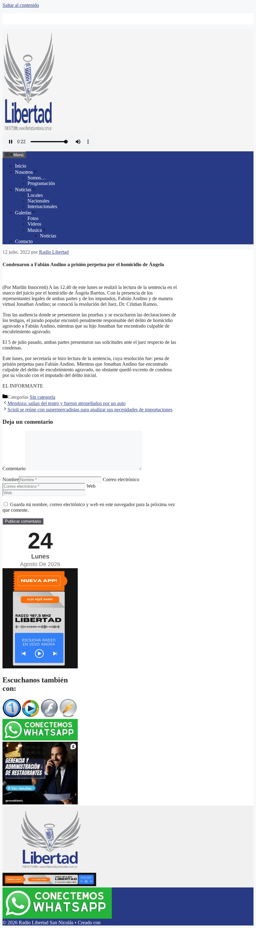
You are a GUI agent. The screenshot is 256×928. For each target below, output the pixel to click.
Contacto (24, 241)
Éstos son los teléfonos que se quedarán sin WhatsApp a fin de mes (81, 15)
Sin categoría (42, 397)
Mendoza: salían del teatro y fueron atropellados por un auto (66, 403)
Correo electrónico (121, 479)
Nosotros (24, 172)
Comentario (14, 468)
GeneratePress (116, 922)
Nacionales (38, 200)
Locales (35, 195)
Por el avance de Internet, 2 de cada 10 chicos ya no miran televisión (82, 21)
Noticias (23, 189)
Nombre (10, 479)
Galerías (23, 212)
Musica (34, 230)
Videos (34, 224)
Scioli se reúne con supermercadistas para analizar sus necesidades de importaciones (89, 409)
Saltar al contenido (20, 5)
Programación (41, 183)
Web (91, 486)
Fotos (32, 218)
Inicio (20, 166)
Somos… (36, 177)
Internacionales (42, 206)
